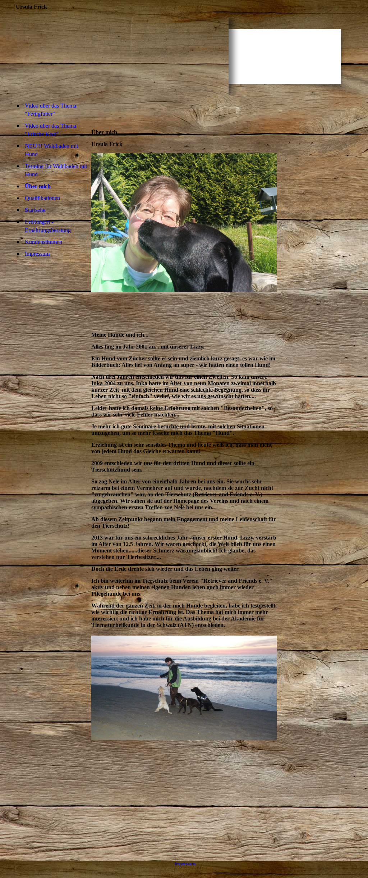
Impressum (37, 254)
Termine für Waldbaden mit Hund (56, 170)
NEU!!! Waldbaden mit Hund (51, 150)
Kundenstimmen (43, 242)
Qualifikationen (42, 198)
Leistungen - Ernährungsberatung (48, 226)
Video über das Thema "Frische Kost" (50, 130)
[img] (122, 56)
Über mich (38, 186)
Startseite (35, 210)
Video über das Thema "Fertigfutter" (50, 110)
